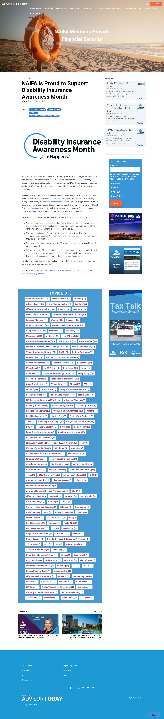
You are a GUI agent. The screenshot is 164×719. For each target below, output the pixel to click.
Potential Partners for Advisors (69, 314)
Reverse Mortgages (62, 405)
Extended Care (76, 453)
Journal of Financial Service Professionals (47, 491)
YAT (58, 544)
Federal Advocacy (82, 352)
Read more (140, 98)
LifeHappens (49, 270)
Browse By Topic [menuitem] (133, 8)
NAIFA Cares (48, 582)
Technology (58, 384)
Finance (81, 512)
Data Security (34, 560)
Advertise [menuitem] (67, 670)
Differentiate (53, 560)
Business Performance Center (68, 325)
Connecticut (81, 555)
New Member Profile (37, 314)
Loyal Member (88, 341)
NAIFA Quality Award (37, 528)
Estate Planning (64, 512)
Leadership (84, 363)
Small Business (57, 469)
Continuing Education (37, 480)
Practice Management (38, 411)
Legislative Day (62, 571)
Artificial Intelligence (37, 549)
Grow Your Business (37, 325)
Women (53, 501)
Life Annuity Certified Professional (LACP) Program (51, 443)
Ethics (75, 384)
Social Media (88, 496)
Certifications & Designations (58, 373)
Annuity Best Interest (74, 475)
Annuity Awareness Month (71, 432)
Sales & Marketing (37, 384)
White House (69, 598)
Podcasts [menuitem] (61, 8)
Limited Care (58, 416)
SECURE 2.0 (62, 533)
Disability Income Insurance (40, 437)
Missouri (31, 582)
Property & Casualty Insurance (41, 592)
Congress (77, 448)
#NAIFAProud (70, 336)
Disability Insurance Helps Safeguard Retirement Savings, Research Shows (85, 636)
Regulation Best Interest (39, 533)
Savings (78, 533)
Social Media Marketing (82, 469)
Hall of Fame (87, 560)
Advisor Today (35, 304)
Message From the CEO (38, 448)
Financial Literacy (63, 363)
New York (55, 496)
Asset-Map (59, 549)
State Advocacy (35, 501)
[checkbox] (125, 190)
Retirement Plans (35, 469)
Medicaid (54, 523)
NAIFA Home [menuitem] (35, 8)
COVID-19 (32, 373)
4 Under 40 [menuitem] (109, 8)
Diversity (72, 320)
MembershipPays (82, 576)
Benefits (91, 411)
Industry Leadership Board (40, 565)
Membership (34, 336)
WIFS (48, 544)
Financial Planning (36, 320)
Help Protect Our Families (63, 459)
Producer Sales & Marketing (68, 411)
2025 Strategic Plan (49, 475)
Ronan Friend (28, 101)
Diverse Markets (62, 480)
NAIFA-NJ (32, 587)
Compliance (82, 507)
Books (65, 555)
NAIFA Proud (52, 368)
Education (70, 560)
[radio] (125, 183)
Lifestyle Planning (36, 496)
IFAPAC (65, 427)
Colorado (66, 507)
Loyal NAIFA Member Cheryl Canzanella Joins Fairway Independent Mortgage (38, 636)
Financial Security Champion (41, 485)
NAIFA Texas (83, 582)
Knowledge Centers (36, 464)
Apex (86, 368)
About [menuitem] (24, 675)
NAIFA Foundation (82, 464)
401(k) (66, 501)
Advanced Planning (74, 400)
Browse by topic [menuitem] (28, 680)
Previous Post (25, 612)
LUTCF (87, 565)
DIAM (48, 512)
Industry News (82, 427)
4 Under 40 (61, 448)
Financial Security (47, 427)
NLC (55, 528)
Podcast (80, 298)
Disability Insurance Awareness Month (44, 115)
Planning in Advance (37, 405)
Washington (51, 598)
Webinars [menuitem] (74, 8)
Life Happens (34, 357)
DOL (29, 427)
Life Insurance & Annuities (40, 309)
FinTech (32, 389)
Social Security (35, 539)
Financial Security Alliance (33, 273)
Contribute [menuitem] (36, 13)
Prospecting (86, 373)
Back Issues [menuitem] (151, 8)
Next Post (96, 612)
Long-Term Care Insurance (40, 432)
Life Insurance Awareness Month (43, 400)
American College (75, 544)
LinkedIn (63, 576)
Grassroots (49, 389)
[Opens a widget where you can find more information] (154, 715)
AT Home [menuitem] (49, 8)
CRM (93, 475)
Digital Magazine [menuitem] (70, 666)
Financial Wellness (36, 459)
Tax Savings (33, 598)
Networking (70, 528)
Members (55, 330)
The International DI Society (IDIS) (71, 270)
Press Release (61, 298)
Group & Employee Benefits (74, 389)
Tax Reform (33, 544)
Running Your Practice (62, 395)
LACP (64, 352)
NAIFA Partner (67, 341)
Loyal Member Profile (59, 304)
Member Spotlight (37, 298)
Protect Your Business (81, 416)
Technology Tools (86, 405)
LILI (72, 518)
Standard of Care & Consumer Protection (67, 539)
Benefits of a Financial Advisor (41, 555)
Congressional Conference (80, 421)
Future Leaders (34, 518)
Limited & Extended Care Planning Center (47, 347)
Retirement (70, 368)
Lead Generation (35, 523)
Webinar (57, 320)
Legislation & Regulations (65, 379)
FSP (88, 384)
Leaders (81, 304)
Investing (63, 565)
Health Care (85, 395)
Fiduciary (80, 480)
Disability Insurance (37, 109)
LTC (76, 565)
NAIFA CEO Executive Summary (62, 357)
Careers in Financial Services (41, 507)
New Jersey (84, 587)
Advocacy (72, 330)
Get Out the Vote (56, 518)
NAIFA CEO (70, 523)
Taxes (30, 475)
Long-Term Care (36, 330)
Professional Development (40, 341)
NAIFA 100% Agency (83, 347)
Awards (63, 309)
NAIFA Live (65, 582)
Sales (30, 421)
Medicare (52, 336)
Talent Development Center (41, 352)
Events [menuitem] (87, 8)
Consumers (33, 512)
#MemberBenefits (36, 379)
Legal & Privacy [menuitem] (134, 697)
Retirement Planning (37, 363)
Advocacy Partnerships (50, 421)
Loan (84, 443)
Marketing (33, 368)
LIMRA (76, 491)
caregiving (86, 598)
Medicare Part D (60, 464)
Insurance (33, 112)
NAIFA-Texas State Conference (58, 587)
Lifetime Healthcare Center (40, 576)
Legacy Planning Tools (38, 571)
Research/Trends (54, 109)
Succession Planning (72, 592)
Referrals (71, 496)
